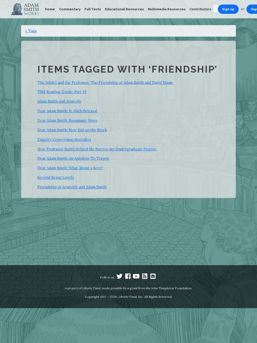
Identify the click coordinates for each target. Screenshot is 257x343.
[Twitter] (119, 277)
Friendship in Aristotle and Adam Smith (71, 187)
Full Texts (93, 9)
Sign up (228, 9)
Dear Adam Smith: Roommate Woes (67, 120)
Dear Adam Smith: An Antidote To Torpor (73, 158)
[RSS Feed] (144, 277)
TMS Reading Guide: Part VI (61, 91)
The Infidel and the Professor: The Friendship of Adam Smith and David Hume (105, 82)
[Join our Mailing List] (153, 277)
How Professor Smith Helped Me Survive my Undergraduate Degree (96, 149)
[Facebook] (128, 277)
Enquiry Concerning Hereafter (64, 139)
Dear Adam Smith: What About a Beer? (70, 167)
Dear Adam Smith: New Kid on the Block (72, 130)
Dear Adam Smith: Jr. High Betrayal (67, 110)
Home (50, 9)
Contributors (200, 9)
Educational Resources (124, 9)
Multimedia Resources (166, 9)
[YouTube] (136, 277)
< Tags (31, 30)
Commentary (70, 9)
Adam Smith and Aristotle (59, 101)
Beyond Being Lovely (55, 177)
